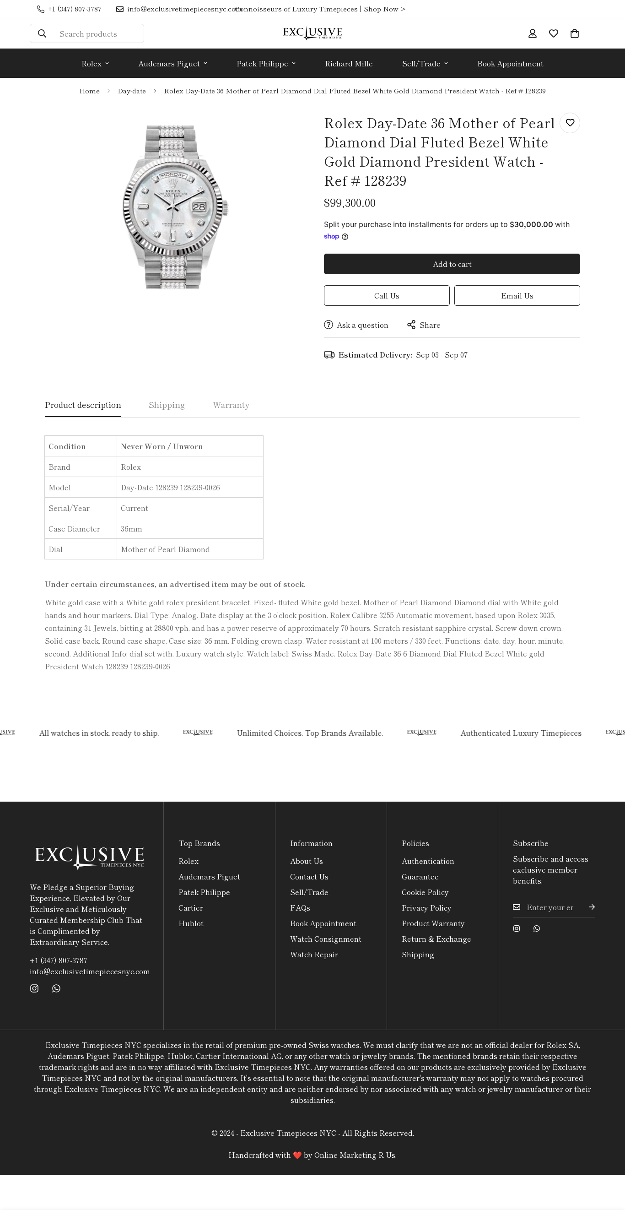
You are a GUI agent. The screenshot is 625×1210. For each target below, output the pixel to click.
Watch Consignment (325, 938)
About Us (306, 860)
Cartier (190, 907)
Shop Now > (384, 8)
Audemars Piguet (169, 63)
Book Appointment (510, 63)
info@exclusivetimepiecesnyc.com (89, 971)
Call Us (386, 295)
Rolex (91, 63)
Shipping (418, 954)
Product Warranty (433, 922)
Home (89, 90)
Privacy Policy (427, 907)
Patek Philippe (262, 63)
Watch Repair (314, 954)
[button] (574, 33)
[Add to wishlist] (570, 123)
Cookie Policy (425, 891)
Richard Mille (349, 63)
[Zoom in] (281, 129)
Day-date (132, 90)
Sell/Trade (421, 63)
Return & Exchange (436, 938)
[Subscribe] (584, 907)
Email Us (517, 295)
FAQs (300, 907)
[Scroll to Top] (607, 1160)
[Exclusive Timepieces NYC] (312, 33)
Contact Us (309, 876)
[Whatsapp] (56, 988)
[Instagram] (34, 988)
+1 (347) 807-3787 (58, 960)
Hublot (191, 922)
